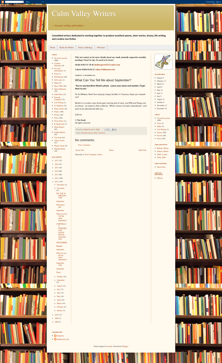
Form (56, 73)
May (59, 296)
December (61, 184)
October (60, 276)
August (60, 286)
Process (57, 115)
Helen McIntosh (60, 89)
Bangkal (59, 246)
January (60, 310)
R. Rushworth (59, 124)
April (59, 300)
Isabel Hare (58, 94)
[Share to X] (110, 129)
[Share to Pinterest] (115, 129)
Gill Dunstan (58, 77)
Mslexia (160, 178)
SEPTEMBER (61, 242)
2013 (57, 174)
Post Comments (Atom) (93, 154)
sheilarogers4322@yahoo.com (107, 64)
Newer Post (80, 150)
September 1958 (60, 264)
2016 (57, 164)
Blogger (125, 346)
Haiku (56, 83)
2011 (57, 181)
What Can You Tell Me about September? (61, 217)
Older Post (142, 150)
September (60, 201)
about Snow (161, 167)
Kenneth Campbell (57, 98)
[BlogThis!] (108, 129)
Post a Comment (84, 145)
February (60, 307)
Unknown (60, 336)
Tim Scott (101, 133)
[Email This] (105, 129)
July (58, 289)
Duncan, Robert (162, 151)
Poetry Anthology (85, 47)
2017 (57, 160)
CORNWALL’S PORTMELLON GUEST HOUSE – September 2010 (61, 231)
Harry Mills (58, 86)
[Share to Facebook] (113, 129)
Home (52, 47)
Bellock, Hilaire (163, 148)
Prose (96, 133)
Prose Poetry (58, 121)
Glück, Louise (162, 154)
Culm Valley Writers (84, 13)
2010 (57, 315)
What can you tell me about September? (61, 256)
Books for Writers (66, 47)
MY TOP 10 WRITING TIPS (61, 195)
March (59, 303)
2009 (57, 318)
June (59, 293)
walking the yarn (63, 339)
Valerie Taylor (59, 140)
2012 (57, 178)
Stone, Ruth (161, 157)
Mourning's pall (60, 205)
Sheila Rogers (59, 127)
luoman (109, 346)
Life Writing (58, 102)
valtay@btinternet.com (105, 69)
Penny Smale (59, 108)
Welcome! (101, 47)
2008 (57, 322)
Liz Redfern (58, 105)
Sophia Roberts (59, 132)
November (60, 188)
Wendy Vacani (59, 145)
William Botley (59, 149)
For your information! (58, 69)
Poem (58, 272)
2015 (57, 167)
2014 (57, 171)
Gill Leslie (58, 80)
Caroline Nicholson (58, 64)
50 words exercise (87, 133)
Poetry (56, 111)
